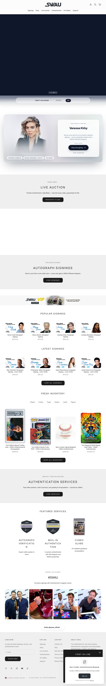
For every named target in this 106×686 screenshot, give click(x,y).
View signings (53, 280)
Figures (73, 402)
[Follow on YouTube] (22, 668)
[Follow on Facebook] (6, 668)
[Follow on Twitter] (11, 668)
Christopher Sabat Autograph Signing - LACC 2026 (40, 371)
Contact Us (58, 644)
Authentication (56, 10)
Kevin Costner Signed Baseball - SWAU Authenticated (66, 448)
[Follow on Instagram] (17, 668)
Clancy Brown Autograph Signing (40, 336)
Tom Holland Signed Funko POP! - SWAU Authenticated (40, 448)
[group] (53, 300)
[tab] (51, 92)
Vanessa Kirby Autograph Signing (65, 336)
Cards (65, 402)
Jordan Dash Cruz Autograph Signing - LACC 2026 (91, 371)
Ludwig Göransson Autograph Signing (91, 336)
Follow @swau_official (53, 627)
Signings (31, 10)
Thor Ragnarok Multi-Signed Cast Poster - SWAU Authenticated (91, 447)
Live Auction (45, 10)
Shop (37, 10)
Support (75, 10)
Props (49, 402)
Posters (57, 402)
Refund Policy (59, 661)
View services (53, 494)
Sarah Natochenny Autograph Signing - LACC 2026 (66, 371)
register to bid (53, 199)
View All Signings (53, 383)
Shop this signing (77, 153)
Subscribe (13, 659)
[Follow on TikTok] (27, 668)
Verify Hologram (42, 100)
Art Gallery (67, 10)
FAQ (56, 647)
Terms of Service (60, 654)
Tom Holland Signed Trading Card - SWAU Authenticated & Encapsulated (15, 447)
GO (68, 100)
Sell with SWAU (60, 651)
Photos (32, 402)
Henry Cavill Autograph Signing (15, 336)
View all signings (78, 158)
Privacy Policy (59, 658)
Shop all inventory (53, 460)
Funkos (41, 402)
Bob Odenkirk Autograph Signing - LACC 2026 (15, 371)
